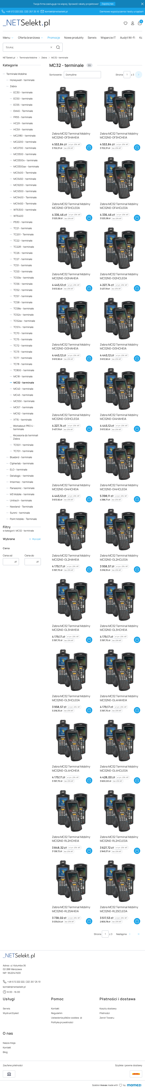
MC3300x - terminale (25, 160)
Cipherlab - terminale (22, 463)
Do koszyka (89, 147)
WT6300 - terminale (24, 209)
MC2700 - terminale (24, 148)
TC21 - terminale (22, 228)
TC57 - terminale (22, 296)
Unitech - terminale (21, 500)
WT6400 (18, 216)
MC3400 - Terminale (24, 172)
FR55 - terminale (22, 117)
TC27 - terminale (22, 259)
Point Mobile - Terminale (23, 519)
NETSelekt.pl (9, 57)
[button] (58, 47)
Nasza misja (9, 1042)
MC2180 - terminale (24, 135)
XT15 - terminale (22, 419)
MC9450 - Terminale (24, 203)
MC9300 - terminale (24, 191)
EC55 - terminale (22, 104)
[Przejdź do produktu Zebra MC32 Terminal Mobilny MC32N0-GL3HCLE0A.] (72, 670)
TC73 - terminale (22, 351)
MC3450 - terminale (24, 178)
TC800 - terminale (23, 370)
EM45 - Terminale (23, 111)
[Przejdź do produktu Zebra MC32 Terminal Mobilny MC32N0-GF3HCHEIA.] (119, 107)
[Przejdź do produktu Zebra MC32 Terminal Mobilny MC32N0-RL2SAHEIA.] (72, 881)
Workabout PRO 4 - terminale (23, 427)
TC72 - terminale (22, 345)
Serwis (6, 1008)
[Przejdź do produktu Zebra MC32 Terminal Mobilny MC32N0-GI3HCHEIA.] (119, 318)
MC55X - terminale (23, 401)
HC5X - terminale (23, 129)
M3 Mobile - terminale (22, 494)
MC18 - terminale (23, 376)
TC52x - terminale (23, 314)
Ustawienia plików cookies (65, 1017)
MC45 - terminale (23, 395)
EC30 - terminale (23, 92)
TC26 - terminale (23, 253)
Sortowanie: (55, 74)
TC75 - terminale (22, 339)
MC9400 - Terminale (25, 197)
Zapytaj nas (107, 3)
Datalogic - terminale (22, 475)
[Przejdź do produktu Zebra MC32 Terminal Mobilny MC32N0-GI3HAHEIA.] (72, 318)
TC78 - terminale (22, 364)
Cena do (29, 555)
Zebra (44, 57)
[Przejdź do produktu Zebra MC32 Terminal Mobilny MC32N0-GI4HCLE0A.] (119, 459)
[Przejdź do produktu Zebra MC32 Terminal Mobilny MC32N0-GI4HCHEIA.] (72, 459)
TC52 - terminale (22, 290)
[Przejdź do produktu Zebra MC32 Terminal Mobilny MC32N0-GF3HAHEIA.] (72, 107)
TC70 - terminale (22, 333)
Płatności (105, 1013)
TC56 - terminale (23, 283)
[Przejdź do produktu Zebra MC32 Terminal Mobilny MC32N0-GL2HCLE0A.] (119, 529)
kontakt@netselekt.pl (56, 11)
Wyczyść (36, 539)
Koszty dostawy (108, 1008)
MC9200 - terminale (24, 185)
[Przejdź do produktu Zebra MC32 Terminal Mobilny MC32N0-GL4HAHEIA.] (119, 670)
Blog (5, 1052)
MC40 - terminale (23, 388)
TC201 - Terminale (23, 234)
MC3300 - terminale (24, 154)
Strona (119, 74)
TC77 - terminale (22, 358)
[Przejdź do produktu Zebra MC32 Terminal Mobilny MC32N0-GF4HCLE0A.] (119, 178)
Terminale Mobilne (28, 57)
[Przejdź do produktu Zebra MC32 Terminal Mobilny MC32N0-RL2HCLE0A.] (119, 811)
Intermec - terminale (21, 482)
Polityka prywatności (62, 1022)
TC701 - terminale (23, 451)
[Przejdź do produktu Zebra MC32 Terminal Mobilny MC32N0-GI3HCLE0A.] (72, 389)
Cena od (7, 555)
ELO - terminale (18, 469)
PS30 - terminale (22, 222)
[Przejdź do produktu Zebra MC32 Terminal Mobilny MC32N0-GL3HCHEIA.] (119, 600)
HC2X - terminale (23, 123)
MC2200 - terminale (24, 141)
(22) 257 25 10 (31, 11)
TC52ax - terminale (24, 320)
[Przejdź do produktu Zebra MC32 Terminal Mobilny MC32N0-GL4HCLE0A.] (119, 740)
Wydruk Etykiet (11, 1013)
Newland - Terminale (21, 506)
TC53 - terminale (22, 271)
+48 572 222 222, (15, 11)
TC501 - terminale (23, 444)
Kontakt (55, 1008)
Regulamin (56, 1013)
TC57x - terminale (23, 327)
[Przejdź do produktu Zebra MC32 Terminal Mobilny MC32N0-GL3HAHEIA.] (72, 600)
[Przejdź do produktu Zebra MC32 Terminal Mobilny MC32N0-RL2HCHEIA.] (72, 811)
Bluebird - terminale (21, 457)
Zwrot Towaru (107, 1017)
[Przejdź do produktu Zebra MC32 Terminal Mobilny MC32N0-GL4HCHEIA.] (72, 740)
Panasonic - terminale (22, 488)
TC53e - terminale (23, 277)
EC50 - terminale (23, 98)
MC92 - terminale (23, 413)
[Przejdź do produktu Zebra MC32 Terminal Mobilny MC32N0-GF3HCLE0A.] (72, 178)
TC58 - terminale (22, 302)
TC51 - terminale (22, 265)
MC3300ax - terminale (26, 166)
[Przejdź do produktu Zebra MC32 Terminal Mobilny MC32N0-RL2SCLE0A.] (119, 881)
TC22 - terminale (22, 240)
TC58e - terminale (23, 308)
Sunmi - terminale (20, 512)
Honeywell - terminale (22, 80)
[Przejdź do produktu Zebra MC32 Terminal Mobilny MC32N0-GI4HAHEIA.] (119, 389)
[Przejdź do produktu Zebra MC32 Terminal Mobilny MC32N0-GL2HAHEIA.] (72, 529)
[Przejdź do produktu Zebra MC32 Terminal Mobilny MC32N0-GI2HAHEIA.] (72, 248)
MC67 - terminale (23, 407)
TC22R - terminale (23, 246)
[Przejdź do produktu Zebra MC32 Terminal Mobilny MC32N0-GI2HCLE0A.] (119, 248)
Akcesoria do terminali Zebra (25, 437)
